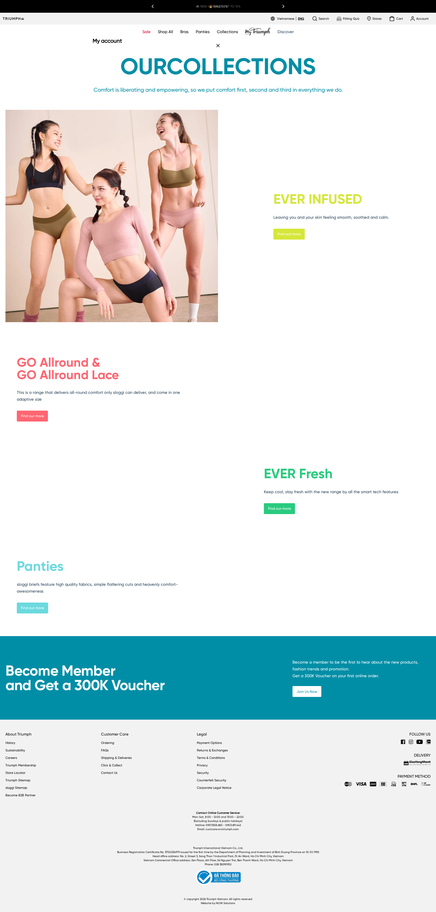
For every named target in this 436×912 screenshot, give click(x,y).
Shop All (165, 31)
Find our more (32, 416)
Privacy (202, 765)
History (10, 743)
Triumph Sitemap (17, 780)
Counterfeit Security (211, 780)
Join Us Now (307, 691)
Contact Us (109, 773)
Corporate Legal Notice (214, 787)
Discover (285, 31)
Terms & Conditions (211, 758)
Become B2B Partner (20, 795)
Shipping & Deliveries (116, 758)
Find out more (289, 234)
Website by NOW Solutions (218, 903)
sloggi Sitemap (16, 787)
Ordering (107, 743)
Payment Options (209, 743)
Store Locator (15, 773)
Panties (203, 31)
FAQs (105, 750)
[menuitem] (286, 19)
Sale (146, 31)
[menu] (290, 19)
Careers (11, 758)
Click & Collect (111, 765)
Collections (227, 31)
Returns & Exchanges (212, 750)
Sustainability (15, 750)
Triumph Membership (20, 765)
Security (203, 773)
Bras (184, 31)
